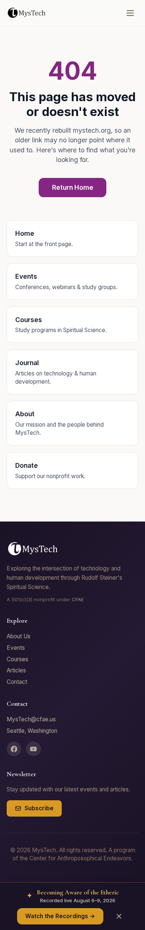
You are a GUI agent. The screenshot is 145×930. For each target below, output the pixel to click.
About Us (18, 636)
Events (16, 647)
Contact (17, 681)
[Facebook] (14, 749)
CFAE (78, 599)
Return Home (72, 187)
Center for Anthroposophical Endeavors (80, 858)
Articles (16, 670)
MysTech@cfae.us (31, 719)
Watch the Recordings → (60, 916)
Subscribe (39, 808)
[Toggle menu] (130, 13)
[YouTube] (33, 749)
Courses (17, 659)
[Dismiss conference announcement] (119, 916)
